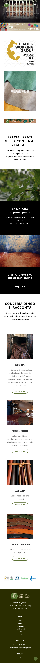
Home (20, 621)
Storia (20, 623)
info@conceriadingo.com (22, 648)
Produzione (20, 626)
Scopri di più (20, 391)
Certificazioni (20, 629)
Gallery (20, 632)
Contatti (20, 634)
